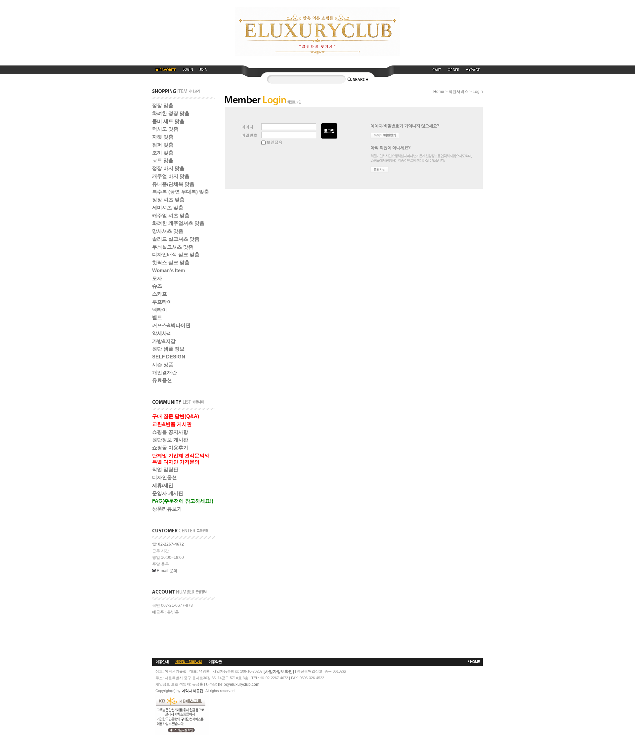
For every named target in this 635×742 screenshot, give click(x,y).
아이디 (247, 127)
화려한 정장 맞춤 (171, 113)
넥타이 (159, 309)
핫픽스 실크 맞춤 (171, 262)
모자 (157, 278)
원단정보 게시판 (170, 439)
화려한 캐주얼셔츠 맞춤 (178, 223)
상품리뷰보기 (167, 509)
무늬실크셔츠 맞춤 (172, 247)
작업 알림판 (165, 469)
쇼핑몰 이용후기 (170, 447)
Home (438, 91)
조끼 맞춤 (162, 152)
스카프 (159, 294)
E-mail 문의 (166, 570)
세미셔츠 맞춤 (167, 207)
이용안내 (162, 662)
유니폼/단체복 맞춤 (173, 184)
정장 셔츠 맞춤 (168, 199)
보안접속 (274, 142)
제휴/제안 (162, 485)
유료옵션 (162, 380)
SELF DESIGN (168, 356)
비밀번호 (249, 135)
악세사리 (162, 333)
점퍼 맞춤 (162, 144)
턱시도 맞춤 (165, 129)
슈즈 (157, 286)
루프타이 (162, 302)
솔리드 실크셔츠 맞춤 (175, 239)
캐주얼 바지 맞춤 (171, 176)
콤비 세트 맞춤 (168, 121)
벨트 (157, 317)
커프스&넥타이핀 (171, 325)
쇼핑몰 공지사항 (170, 432)
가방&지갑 (164, 341)
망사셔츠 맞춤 (167, 231)
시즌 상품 (162, 364)
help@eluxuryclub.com (238, 684)
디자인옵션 (164, 477)
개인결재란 (164, 372)
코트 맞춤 (162, 160)
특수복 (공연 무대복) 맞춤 (180, 191)
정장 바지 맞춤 (168, 168)
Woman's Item (168, 270)
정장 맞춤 (162, 105)
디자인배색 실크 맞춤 (175, 254)
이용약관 (215, 662)
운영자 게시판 (167, 493)
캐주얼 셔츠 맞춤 (171, 215)
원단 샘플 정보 (168, 348)
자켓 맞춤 (162, 137)
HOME (475, 662)
